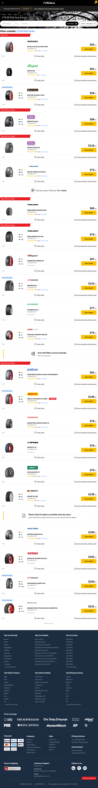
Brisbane (68, 682)
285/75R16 (69, 664)
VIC (67, 693)
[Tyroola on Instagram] (85, 768)
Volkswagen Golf (40, 696)
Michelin (6, 650)
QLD (67, 696)
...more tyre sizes (71, 667)
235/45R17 (69, 645)
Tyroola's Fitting (79, 742)
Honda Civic (38, 679)
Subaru (6, 693)
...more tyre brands (10, 667)
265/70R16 (69, 653)
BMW (5, 677)
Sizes (15, 14)
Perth (67, 685)
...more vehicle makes (11, 704)
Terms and (33, 747)
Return (51, 749)
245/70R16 (69, 647)
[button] (53, 51)
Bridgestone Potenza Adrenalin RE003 (47, 647)
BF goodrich (8, 656)
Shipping (52, 747)
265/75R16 (69, 659)
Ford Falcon (38, 677)
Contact (52, 739)
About (29, 739)
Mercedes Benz (8, 685)
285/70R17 (69, 661)
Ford (5, 679)
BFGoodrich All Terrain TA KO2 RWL (46, 653)
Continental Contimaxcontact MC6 (46, 659)
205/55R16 (69, 639)
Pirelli (6, 642)
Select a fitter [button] (40, 56)
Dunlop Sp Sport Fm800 (42, 664)
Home (3, 14)
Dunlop (6, 661)
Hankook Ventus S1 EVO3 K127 (44, 656)
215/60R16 (69, 642)
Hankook (7, 653)
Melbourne (69, 679)
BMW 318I (38, 693)
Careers (29, 742)
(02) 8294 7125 (38, 766)
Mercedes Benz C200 (41, 691)
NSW (67, 691)
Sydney (68, 677)
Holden (6, 699)
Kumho (6, 645)
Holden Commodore (41, 682)
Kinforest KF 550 (40, 642)
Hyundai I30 (38, 685)
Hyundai (6, 691)
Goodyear (7, 664)
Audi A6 (37, 688)
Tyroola (30, 745)
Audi (5, 696)
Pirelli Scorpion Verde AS (42, 645)
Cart (97, 1)
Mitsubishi (7, 688)
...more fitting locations (73, 704)
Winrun (6, 639)
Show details (89, 49)
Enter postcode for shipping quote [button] (86, 56)
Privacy (31, 750)
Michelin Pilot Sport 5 (41, 650)
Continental (8, 659)
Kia (5, 702)
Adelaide (68, 688)
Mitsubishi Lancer (40, 699)
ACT (67, 699)
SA (66, 702)
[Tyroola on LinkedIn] (73, 768)
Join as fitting (78, 739)
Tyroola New (78, 753)
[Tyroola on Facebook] (79, 768)
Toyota (6, 682)
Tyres (9, 14)
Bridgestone (8, 647)
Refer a (31, 752)
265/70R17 (69, 656)
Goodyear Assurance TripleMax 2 (45, 661)
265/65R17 (69, 650)
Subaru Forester (40, 702)
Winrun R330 (39, 639)
